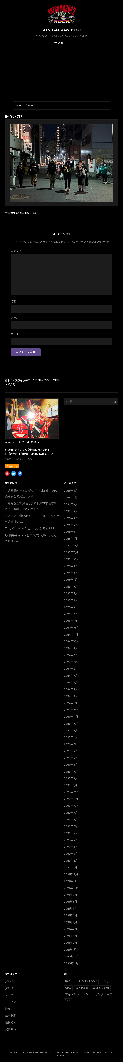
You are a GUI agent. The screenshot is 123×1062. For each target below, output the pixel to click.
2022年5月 (71, 840)
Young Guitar (101, 988)
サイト (15, 334)
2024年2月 (71, 696)
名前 (13, 301)
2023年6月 (71, 751)
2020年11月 (71, 963)
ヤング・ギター (105, 994)
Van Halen (82, 988)
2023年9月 (71, 730)
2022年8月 (71, 819)
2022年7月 (71, 826)
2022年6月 (71, 833)
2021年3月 (70, 936)
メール (15, 318)
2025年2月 (71, 614)
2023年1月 (70, 785)
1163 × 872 (31, 213)
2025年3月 (71, 607)
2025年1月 (70, 621)
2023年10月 (71, 723)
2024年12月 (71, 628)
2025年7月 (71, 580)
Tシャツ (106, 981)
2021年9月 (70, 895)
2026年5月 (71, 511)
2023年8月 (71, 737)
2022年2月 (71, 861)
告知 (8, 1009)
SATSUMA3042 (87, 981)
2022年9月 (71, 813)
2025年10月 (71, 559)
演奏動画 (10, 1029)
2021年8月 (70, 902)
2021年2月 (70, 943)
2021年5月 (70, 922)
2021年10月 (71, 888)
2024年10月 (71, 641)
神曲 (68, 1001)
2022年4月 (71, 847)
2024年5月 (71, 676)
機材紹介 (10, 1022)
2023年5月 (71, 758)
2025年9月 (71, 566)
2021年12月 (71, 874)
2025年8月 (71, 573)
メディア (10, 1002)
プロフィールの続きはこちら (18, 459)
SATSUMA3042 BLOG (61, 30)
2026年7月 (71, 497)
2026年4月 (71, 518)
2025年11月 (71, 552)
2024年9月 (71, 648)
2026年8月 (71, 491)
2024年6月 (71, 669)
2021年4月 (70, 929)
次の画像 (29, 106)
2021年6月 (70, 915)
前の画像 (17, 106)
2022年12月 (71, 792)
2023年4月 (71, 765)
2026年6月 (71, 504)
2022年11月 (71, 799)
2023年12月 (71, 710)
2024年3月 (71, 689)
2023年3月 (71, 771)
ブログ (9, 995)
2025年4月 (71, 600)
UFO (68, 988)
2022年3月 (71, 854)
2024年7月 (71, 662)
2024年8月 (71, 655)
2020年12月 (71, 956)
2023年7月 (71, 744)
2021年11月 (71, 881)
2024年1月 (70, 703)
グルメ (9, 981)
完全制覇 (10, 1016)
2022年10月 (71, 806)
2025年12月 (71, 545)
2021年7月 (70, 908)
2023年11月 (71, 717)
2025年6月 (71, 586)
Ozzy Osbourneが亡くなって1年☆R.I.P (29, 528)
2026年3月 (71, 525)
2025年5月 (71, 593)
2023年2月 (71, 778)
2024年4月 (71, 682)
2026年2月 (71, 532)
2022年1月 (70, 867)
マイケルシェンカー (78, 994)
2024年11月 (71, 634)
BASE (69, 981)
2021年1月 (70, 950)
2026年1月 (70, 539)
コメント (17, 251)
